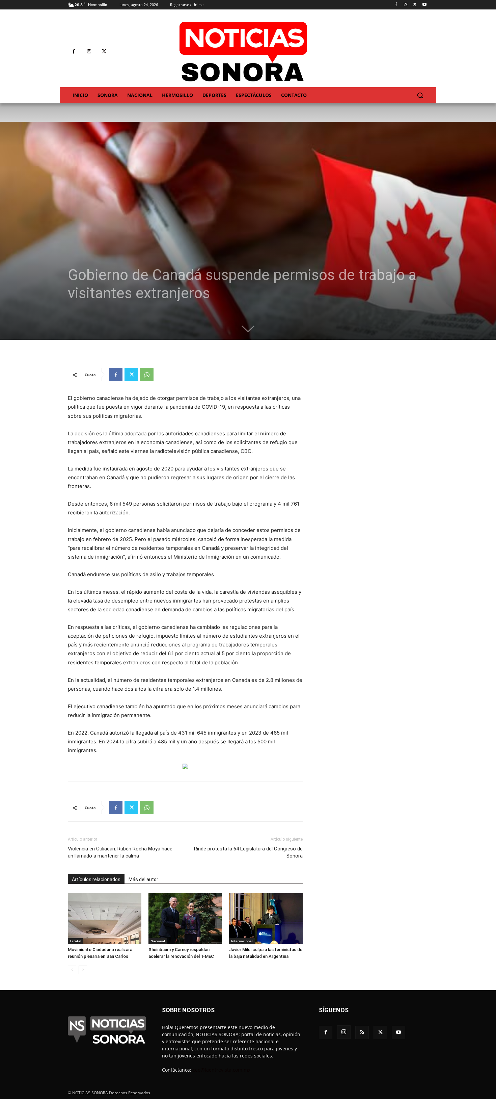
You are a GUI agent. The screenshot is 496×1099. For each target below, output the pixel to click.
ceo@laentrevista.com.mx (221, 1070)
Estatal (75, 941)
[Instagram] (406, 5)
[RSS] (362, 1032)
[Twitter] (415, 5)
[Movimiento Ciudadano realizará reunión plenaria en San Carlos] (104, 918)
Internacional (242, 941)
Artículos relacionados (96, 879)
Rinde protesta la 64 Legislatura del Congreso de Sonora (248, 852)
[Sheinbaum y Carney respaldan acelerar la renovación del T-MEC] (185, 918)
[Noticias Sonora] (243, 51)
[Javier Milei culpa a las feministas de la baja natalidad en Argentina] (266, 918)
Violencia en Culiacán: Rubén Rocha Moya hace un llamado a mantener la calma (120, 852)
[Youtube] (424, 5)
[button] (420, 95)
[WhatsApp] (147, 374)
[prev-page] (72, 970)
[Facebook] (396, 5)
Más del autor (143, 879)
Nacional (157, 941)
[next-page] (83, 970)
